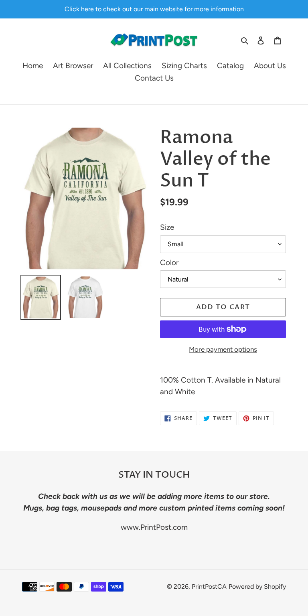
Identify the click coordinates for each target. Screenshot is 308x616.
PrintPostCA (209, 586)
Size (167, 227)
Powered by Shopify (257, 586)
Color (169, 262)
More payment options (223, 349)
